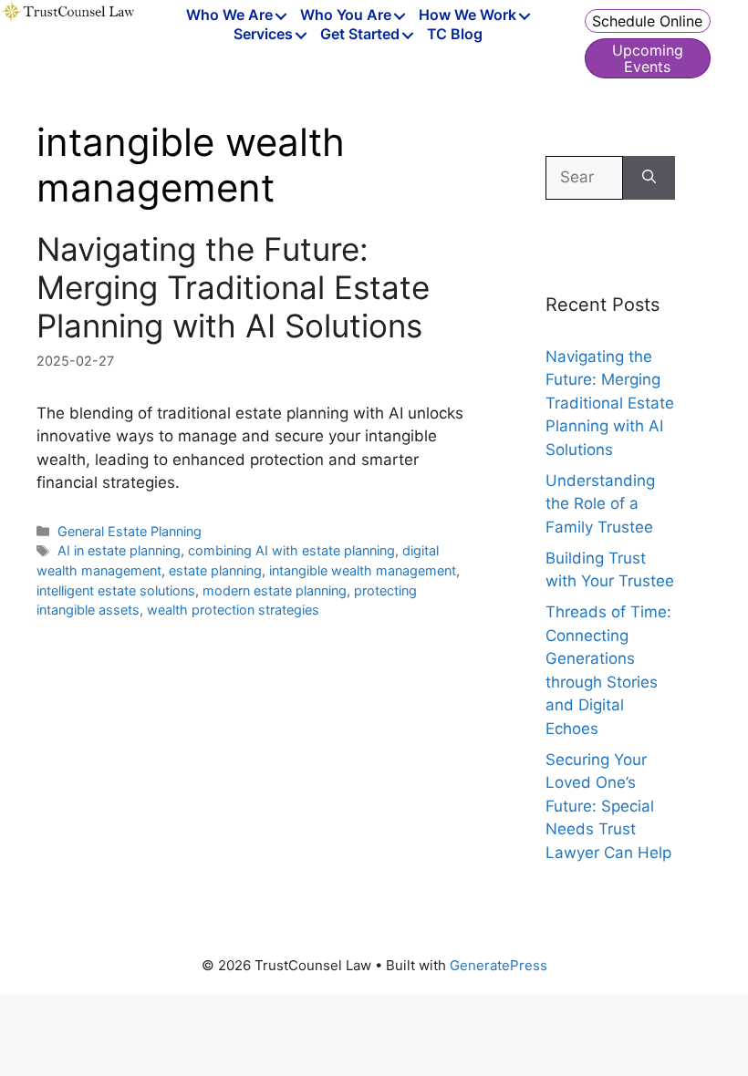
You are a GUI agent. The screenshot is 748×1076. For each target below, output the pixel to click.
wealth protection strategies (233, 609)
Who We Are (229, 15)
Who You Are (345, 15)
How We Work (467, 15)
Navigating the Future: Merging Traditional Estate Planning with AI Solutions (233, 287)
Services (263, 34)
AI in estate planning (119, 550)
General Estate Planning (129, 531)
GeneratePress (498, 965)
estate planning (215, 570)
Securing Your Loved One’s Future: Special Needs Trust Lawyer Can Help (608, 806)
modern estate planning (275, 590)
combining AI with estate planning (291, 550)
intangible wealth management (362, 570)
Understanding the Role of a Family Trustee (600, 503)
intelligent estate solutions (115, 590)
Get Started (360, 34)
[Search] (649, 178)
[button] (281, 16)
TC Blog (455, 34)
